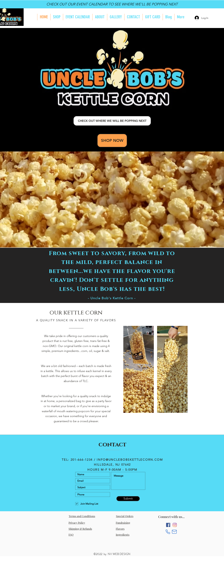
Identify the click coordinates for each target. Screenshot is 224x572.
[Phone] (167, 532)
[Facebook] (168, 525)
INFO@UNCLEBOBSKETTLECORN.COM (130, 459)
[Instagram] (175, 525)
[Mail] (174, 532)
